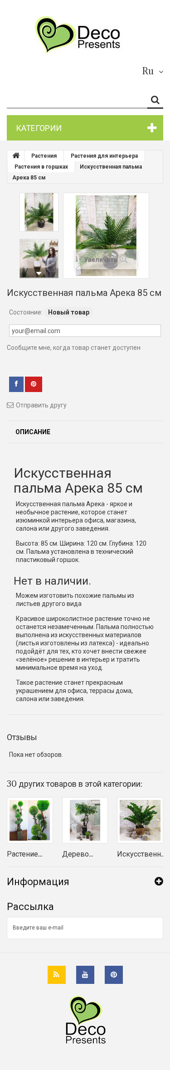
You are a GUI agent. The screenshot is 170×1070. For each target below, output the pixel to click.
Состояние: (26, 312)
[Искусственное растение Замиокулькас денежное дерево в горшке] (140, 820)
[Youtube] (85, 975)
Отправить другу (41, 405)
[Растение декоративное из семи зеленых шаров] (30, 820)
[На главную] (15, 155)
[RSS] (57, 975)
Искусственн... (141, 854)
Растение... (24, 854)
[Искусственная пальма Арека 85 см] (38, 212)
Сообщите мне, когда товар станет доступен (74, 347)
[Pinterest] (114, 975)
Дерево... (77, 854)
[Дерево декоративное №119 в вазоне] (85, 820)
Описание (32, 432)
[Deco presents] (81, 35)
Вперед (38, 273)
